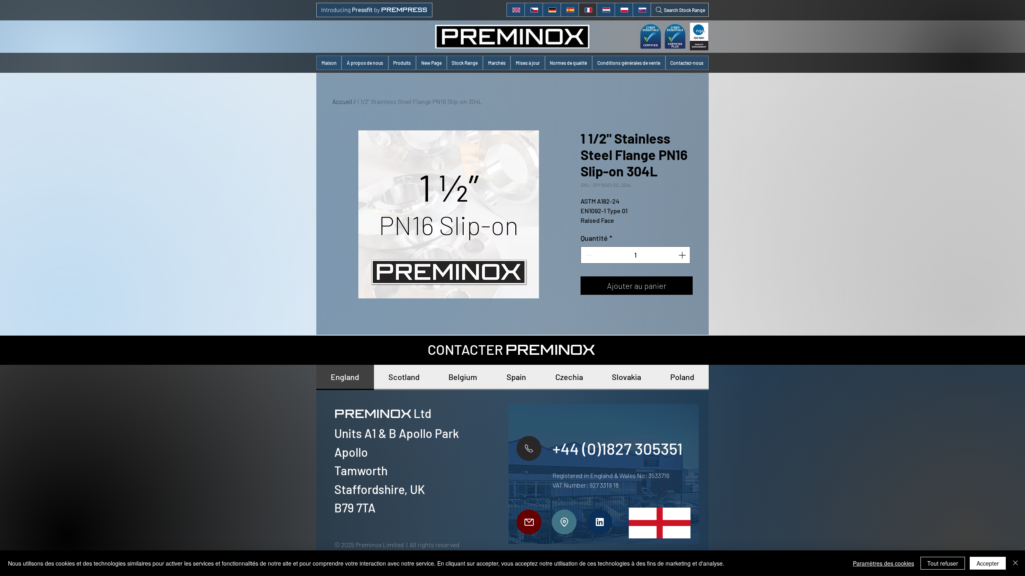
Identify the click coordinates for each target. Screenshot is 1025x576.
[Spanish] (570, 9)
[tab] (345, 377)
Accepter (988, 563)
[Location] (564, 522)
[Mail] (529, 522)
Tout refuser (942, 563)
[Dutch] (606, 9)
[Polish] (624, 9)
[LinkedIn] (599, 522)
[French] (588, 9)
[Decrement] (588, 255)
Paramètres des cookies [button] (883, 563)
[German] (552, 9)
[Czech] (534, 9)
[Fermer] (1015, 563)
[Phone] (529, 448)
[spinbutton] (635, 255)
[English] (516, 9)
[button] (402, 63)
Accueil (342, 101)
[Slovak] (642, 9)
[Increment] (683, 255)
